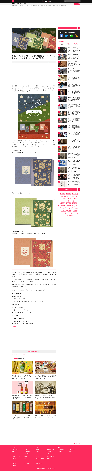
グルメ (14, 458)
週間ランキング (50, 461)
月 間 (76, 44)
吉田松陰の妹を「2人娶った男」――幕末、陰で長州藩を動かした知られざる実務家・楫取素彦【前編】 (74, 155)
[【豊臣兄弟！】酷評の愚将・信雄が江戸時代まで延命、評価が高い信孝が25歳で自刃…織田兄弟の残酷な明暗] (62, 114)
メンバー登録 (77, 3)
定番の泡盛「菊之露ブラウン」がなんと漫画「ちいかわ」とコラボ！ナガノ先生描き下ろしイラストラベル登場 (22, 397)
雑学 (76, 198)
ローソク (19, 354)
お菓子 (62, 201)
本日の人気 (38, 461)
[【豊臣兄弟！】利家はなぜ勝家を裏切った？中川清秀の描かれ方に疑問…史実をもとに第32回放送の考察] (62, 99)
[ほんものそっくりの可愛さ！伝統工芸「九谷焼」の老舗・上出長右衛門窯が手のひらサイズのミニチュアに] (62, 163)
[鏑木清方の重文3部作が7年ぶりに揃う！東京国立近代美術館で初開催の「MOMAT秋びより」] (62, 184)
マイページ (38, 456)
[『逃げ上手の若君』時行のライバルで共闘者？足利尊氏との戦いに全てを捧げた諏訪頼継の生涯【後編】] (62, 128)
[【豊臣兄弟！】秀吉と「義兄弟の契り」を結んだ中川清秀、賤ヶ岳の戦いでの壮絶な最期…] (62, 149)
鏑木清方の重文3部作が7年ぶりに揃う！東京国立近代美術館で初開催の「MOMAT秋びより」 (74, 183)
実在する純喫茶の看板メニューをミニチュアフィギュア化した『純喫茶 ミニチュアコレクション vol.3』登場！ (45, 376)
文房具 (63, 208)
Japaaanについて (50, 451)
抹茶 (72, 205)
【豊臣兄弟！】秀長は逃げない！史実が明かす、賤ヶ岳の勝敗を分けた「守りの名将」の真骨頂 (74, 70)
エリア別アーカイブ (40, 458)
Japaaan (46, 1)
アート (14, 451)
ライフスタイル (26, 5)
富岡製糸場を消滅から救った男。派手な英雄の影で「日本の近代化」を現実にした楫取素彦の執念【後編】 (74, 169)
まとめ (26, 449)
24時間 (61, 44)
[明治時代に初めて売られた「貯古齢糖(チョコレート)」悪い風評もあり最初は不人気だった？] (45, 387)
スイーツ (71, 198)
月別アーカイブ (50, 458)
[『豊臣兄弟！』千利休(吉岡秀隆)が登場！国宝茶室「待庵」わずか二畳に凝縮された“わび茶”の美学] (62, 64)
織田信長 (75, 203)
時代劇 (76, 201)
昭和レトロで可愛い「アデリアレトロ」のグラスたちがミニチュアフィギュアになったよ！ (45, 417)
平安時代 (64, 196)
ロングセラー (64, 198)
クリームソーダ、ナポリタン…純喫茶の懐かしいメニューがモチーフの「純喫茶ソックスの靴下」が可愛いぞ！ (22, 417)
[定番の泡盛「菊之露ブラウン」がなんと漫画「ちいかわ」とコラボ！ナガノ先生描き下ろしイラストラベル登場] (22, 387)
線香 (24, 354)
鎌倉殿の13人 (69, 215)
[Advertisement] (34, 17)
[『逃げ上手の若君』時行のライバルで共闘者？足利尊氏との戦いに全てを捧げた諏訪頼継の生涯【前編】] (62, 85)
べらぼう (69, 203)
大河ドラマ (75, 193)
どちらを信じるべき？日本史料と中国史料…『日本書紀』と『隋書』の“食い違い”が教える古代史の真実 (74, 91)
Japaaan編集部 (48, 62)
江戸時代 (63, 193)
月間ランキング (39, 463)
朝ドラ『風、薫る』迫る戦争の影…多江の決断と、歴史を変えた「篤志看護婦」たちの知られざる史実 (74, 77)
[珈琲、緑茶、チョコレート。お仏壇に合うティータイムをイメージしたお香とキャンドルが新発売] (34, 40)
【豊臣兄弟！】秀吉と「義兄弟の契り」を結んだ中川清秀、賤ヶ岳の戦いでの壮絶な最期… (74, 148)
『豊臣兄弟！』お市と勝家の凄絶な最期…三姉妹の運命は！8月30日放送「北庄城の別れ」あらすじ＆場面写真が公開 (74, 177)
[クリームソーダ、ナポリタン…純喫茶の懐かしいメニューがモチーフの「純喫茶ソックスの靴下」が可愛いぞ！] (22, 408)
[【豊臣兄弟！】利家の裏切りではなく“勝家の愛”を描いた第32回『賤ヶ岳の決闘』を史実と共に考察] (62, 121)
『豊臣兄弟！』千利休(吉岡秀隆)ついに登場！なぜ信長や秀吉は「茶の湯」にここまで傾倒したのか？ (74, 141)
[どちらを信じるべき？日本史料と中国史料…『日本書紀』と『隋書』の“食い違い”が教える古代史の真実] (62, 92)
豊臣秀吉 (75, 208)
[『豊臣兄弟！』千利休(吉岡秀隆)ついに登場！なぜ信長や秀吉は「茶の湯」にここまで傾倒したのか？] (62, 142)
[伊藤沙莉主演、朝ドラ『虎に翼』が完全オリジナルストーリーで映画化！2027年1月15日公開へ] (62, 107)
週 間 (69, 44)
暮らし (14, 463)
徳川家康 (67, 205)
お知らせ (37, 451)
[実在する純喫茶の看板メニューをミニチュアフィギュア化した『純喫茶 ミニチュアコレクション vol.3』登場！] (45, 367)
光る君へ (69, 213)
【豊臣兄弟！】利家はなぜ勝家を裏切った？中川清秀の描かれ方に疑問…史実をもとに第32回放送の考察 (74, 98)
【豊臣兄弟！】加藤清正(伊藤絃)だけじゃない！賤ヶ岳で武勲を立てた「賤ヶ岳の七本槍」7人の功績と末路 (74, 56)
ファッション (15, 453)
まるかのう (15, 326)
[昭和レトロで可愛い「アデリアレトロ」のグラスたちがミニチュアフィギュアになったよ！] (45, 408)
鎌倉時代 (75, 210)
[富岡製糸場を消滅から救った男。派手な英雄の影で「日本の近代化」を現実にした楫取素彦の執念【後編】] (62, 170)
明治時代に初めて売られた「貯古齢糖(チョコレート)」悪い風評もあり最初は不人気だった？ (45, 397)
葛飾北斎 (75, 213)
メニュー (13, 1)
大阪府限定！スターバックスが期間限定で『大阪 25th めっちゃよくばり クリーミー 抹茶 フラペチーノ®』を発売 (22, 376)
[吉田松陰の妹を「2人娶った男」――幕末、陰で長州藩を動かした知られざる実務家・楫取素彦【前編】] (62, 156)
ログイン (72, 3)
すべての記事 (15, 449)
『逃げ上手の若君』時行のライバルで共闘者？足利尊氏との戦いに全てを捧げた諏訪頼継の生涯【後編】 (74, 127)
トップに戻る (77, 443)
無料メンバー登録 (50, 456)
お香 (14, 354)
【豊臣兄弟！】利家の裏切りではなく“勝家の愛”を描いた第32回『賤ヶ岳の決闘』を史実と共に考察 (74, 120)
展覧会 (69, 210)
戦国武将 (75, 196)
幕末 (67, 201)
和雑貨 (26, 456)
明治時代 (61, 205)
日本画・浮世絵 (28, 451)
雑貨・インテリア (16, 456)
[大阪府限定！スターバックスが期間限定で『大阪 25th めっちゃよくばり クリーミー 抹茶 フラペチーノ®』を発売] (22, 367)
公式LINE (71, 35)
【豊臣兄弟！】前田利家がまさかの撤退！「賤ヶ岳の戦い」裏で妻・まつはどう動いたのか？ (74, 134)
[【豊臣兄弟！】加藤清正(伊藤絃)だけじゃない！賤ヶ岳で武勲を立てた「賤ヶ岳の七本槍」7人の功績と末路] (62, 57)
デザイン (77, 205)
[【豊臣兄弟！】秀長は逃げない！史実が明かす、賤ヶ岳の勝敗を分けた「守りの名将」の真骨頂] (62, 71)
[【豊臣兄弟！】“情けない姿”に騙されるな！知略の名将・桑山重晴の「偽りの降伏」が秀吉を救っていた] (62, 50)
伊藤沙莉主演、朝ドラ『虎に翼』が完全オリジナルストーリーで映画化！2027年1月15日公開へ (74, 105)
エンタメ (26, 461)
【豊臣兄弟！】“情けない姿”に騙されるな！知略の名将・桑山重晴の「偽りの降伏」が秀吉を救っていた (74, 49)
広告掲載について (39, 453)
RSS (76, 35)
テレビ (63, 203)
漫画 (71, 201)
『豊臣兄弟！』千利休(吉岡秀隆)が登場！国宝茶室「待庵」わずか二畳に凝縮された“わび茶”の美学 (74, 63)
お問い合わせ (50, 453)
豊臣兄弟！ (69, 208)
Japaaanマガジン (19, 5)
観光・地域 (15, 461)
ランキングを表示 (68, 189)
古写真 (14, 465)
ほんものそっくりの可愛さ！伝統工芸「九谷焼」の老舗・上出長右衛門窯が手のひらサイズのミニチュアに (74, 162)
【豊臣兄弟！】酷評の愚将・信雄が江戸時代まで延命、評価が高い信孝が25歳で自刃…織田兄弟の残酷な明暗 (74, 112)
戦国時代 (69, 193)
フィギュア (64, 210)
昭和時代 (63, 213)
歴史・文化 (27, 463)
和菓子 (26, 458)
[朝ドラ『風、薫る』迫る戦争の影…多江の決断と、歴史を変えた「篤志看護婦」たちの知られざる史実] (62, 78)
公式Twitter (66, 35)
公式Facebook (61, 35)
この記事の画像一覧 (35, 352)
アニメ (69, 196)
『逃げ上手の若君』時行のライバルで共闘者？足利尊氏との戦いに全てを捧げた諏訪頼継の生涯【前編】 (74, 84)
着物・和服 (27, 453)
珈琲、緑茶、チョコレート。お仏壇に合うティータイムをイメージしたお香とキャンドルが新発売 (48, 5)
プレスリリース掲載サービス (68, 28)
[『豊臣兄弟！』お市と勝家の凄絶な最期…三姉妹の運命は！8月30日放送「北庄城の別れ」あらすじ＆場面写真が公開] (62, 177)
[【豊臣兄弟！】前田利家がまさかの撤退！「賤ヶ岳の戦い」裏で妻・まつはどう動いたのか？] (62, 135)
